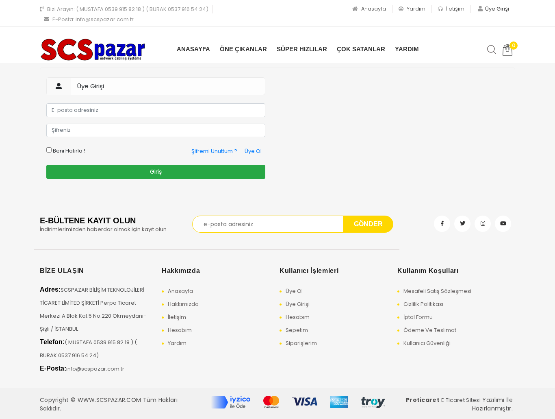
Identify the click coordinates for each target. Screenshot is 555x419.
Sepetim (297, 330)
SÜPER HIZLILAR (302, 49)
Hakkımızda (183, 304)
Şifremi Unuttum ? (214, 151)
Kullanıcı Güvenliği (427, 343)
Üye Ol (253, 151)
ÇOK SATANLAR (361, 49)
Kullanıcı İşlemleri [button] (309, 270)
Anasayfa (373, 9)
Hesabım (180, 330)
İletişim (454, 9)
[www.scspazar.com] (92, 50)
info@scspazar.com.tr (93, 19)
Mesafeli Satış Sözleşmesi (437, 291)
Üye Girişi (298, 304)
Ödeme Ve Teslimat (429, 330)
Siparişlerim (301, 343)
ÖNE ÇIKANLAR (243, 49)
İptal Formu (418, 317)
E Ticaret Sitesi (461, 400)
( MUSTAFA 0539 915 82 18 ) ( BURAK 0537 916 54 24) (127, 9)
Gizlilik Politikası (423, 304)
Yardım (415, 9)
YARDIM (407, 49)
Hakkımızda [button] (181, 270)
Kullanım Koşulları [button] (428, 270)
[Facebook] (442, 224)
